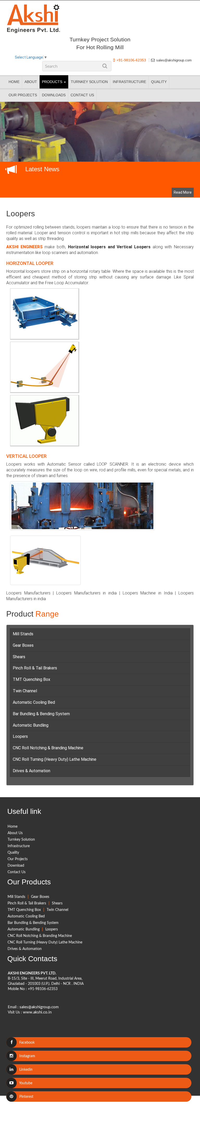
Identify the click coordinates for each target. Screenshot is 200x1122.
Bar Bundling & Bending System (41, 713)
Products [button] (52, 82)
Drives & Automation (31, 770)
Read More (183, 192)
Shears (19, 656)
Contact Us (17, 872)
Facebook (26, 1042)
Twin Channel (25, 690)
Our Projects (23, 95)
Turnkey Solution (89, 82)
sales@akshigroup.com (174, 60)
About (30, 82)
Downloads (54, 95)
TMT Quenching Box (31, 679)
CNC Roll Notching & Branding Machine (48, 747)
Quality (159, 82)
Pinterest (25, 1097)
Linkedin (25, 1070)
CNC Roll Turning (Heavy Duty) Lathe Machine (54, 759)
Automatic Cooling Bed (34, 702)
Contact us (82, 95)
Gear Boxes (23, 645)
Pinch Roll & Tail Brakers (35, 667)
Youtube (25, 1083)
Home (14, 82)
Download (16, 865)
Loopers (20, 213)
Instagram (26, 1056)
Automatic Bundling (30, 725)
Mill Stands (23, 633)
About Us (15, 833)
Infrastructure (129, 82)
